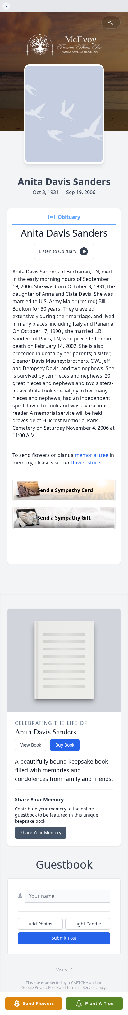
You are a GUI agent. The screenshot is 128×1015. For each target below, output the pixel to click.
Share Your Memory (40, 832)
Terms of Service (80, 987)
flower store (85, 462)
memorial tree (91, 455)
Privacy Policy (46, 987)
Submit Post (64, 938)
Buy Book (64, 745)
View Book (30, 745)
